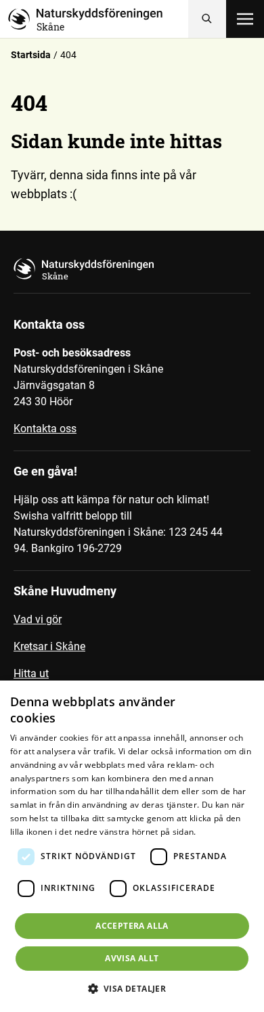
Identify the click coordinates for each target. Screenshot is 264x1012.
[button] (132, 988)
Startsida (31, 54)
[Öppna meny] (245, 19)
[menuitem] (132, 625)
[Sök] (207, 19)
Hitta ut (31, 673)
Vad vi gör (38, 619)
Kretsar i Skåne (49, 646)
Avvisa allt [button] (131, 958)
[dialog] (132, 846)
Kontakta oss (45, 428)
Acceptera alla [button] (132, 926)
